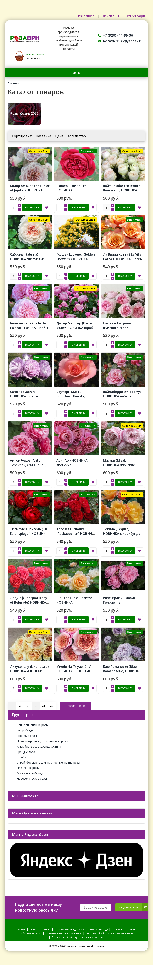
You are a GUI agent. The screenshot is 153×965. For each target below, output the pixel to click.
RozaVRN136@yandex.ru (123, 41)
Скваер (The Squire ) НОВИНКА (72, 188)
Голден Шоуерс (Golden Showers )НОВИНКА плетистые (75, 259)
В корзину (32, 207)
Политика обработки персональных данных (110, 933)
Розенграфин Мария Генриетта (119, 600)
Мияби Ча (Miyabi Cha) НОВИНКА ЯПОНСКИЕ (73, 668)
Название (43, 136)
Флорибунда (25, 730)
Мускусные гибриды (30, 773)
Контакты (117, 929)
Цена (59, 136)
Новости (45, 929)
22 (51, 706)
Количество (76, 136)
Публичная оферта (30, 933)
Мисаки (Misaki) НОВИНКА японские (119, 462)
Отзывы (132, 929)
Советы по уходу (98, 929)
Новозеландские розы (32, 778)
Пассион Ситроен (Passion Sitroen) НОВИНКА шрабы (117, 327)
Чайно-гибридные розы (32, 725)
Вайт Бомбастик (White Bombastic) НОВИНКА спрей (121, 190)
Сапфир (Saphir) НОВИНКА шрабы (24, 394)
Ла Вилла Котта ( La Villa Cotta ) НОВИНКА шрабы (123, 256)
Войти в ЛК (111, 16)
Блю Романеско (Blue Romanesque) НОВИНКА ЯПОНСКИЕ (122, 671)
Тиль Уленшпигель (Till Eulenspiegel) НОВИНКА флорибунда (29, 533)
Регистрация (136, 16)
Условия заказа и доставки (69, 929)
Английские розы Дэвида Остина (39, 746)
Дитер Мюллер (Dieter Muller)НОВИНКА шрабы (75, 325)
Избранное (86, 16)
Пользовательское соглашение (63, 933)
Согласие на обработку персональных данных (77, 937)
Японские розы (27, 736)
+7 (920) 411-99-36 (118, 35)
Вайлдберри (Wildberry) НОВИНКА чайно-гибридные (122, 396)
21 (43, 706)
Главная (13, 83)
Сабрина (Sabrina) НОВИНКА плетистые (27, 256)
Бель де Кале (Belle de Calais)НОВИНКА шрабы (29, 325)
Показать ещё (75, 706)
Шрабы (21, 757)
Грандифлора (26, 752)
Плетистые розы (28, 768)
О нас (33, 929)
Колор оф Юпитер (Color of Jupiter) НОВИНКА (30, 188)
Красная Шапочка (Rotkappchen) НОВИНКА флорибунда (76, 533)
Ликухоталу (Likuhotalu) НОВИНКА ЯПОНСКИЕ (29, 668)
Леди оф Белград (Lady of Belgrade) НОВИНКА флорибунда (28, 602)
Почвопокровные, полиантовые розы (42, 741)
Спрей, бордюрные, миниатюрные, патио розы (48, 762)
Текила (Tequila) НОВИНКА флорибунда (121, 531)
